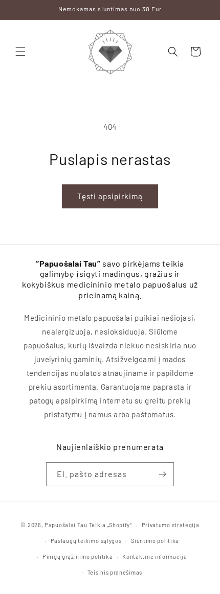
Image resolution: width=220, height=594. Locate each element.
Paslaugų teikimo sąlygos (86, 540)
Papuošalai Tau (66, 524)
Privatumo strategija (171, 524)
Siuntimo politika (155, 540)
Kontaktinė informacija (154, 556)
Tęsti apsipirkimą (110, 196)
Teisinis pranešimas (114, 572)
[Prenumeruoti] (162, 474)
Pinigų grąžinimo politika (77, 556)
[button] (20, 51)
